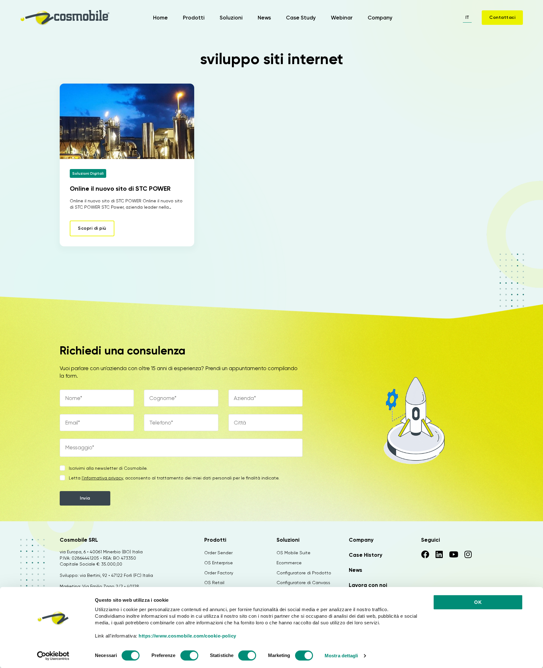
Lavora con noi (368, 585)
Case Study (301, 17)
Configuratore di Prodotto (304, 572)
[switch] (189, 656)
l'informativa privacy (102, 477)
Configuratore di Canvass (303, 582)
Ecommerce (289, 562)
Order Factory (218, 572)
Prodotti (194, 17)
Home (160, 17)
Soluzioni (231, 17)
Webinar (342, 17)
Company (380, 17)
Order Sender (218, 552)
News (264, 17)
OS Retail (214, 582)
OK (478, 602)
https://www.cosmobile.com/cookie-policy (187, 635)
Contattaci (502, 17)
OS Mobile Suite (293, 552)
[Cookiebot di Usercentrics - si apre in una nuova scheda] (53, 655)
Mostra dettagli (341, 655)
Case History (365, 555)
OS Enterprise (218, 562)
